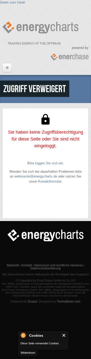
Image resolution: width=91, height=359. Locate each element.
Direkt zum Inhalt (12, 2)
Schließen (64, 335)
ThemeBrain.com (68, 301)
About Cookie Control (23, 335)
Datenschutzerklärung (45, 268)
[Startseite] (40, 27)
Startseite (12, 265)
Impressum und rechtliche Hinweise (58, 265)
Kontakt (26, 265)
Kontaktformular (49, 181)
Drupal (32, 301)
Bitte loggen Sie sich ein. (45, 163)
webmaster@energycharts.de (35, 176)
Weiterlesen (28, 352)
